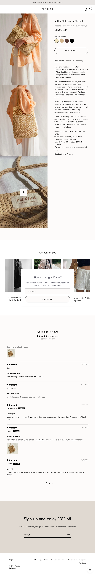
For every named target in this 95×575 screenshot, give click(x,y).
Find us (63, 560)
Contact (57, 560)
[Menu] (4, 9)
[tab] (60, 60)
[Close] (70, 272)
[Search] (85, 9)
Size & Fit (70, 61)
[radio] (56, 41)
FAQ (50, 560)
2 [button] (46, 483)
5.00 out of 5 (53, 336)
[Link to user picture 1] (12, 448)
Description (59, 61)
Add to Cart (71, 51)
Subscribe (47, 299)
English (11, 560)
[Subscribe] (68, 534)
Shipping (79, 61)
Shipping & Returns (41, 560)
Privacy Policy (72, 560)
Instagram (82, 560)
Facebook (82, 563)
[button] (49, 483)
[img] (12, 364)
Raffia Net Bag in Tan (19, 300)
